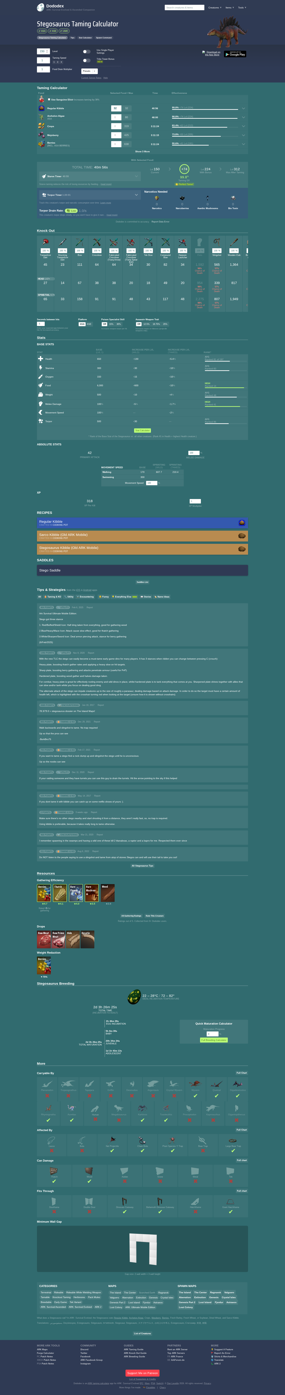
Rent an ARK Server (177, 1349)
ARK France (177, 1356)
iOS (78, 590)
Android (87, 590)
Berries (165, 1318)
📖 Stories (146, 597)
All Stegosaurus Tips (142, 866)
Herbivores (79, 1297)
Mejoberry (156, 1318)
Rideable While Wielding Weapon (83, 1292)
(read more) (106, 184)
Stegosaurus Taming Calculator (52, 38)
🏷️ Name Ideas (161, 597)
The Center (130, 1292)
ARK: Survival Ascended (53, 1307)
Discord (84, 1349)
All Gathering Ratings (131, 916)
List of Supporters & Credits (142, 1379)
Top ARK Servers (176, 1353)
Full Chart (242, 1073)
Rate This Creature (155, 916)
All (39, 597)
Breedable (46, 1302)
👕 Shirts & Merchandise (223, 1356)
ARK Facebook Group (91, 1360)
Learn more (105, 203)
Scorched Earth (147, 1292)
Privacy (207, 1383)
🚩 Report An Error (220, 1353)
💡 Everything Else (124, 597)
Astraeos (158, 1302)
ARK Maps (42, 1349)
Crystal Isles (167, 1297)
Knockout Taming (62, 1297)
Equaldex (150, 1387)
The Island (115, 1292)
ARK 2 (98, 1307)
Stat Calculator (85, 38)
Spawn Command (104, 38)
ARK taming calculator (98, 1383)
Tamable (45, 1297)
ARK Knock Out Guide (135, 1353)
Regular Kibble (121, 1318)
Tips (72, 38)
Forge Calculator (45, 1353)
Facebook (85, 1356)
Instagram (85, 1364)
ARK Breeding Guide (134, 1356)
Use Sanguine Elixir (62, 99)
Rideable (58, 1292)
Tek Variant (75, 1302)
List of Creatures (142, 1333)
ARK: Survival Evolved (80, 1307)
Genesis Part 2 (117, 1302)
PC (141, 1383)
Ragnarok (163, 1292)
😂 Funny (104, 597)
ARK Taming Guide (133, 1349)
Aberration (127, 1297)
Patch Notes (47, 1356)
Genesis (153, 1297)
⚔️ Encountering (85, 597)
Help (105, 78)
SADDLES (45, 560)
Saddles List (142, 582)
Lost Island (134, 1302)
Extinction (141, 1297)
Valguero (114, 1297)
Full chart (242, 1160)
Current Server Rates (91, 78)
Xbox (147, 1383)
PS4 (153, 1383)
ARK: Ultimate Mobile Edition (140, 1307)
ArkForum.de (177, 1360)
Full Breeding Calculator (213, 1040)
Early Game (60, 1302)
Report (90, 607)
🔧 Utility (68, 597)
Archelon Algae (136, 1318)
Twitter (83, 1353)
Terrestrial (46, 1292)
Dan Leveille (173, 1383)
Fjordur (146, 1302)
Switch (159, 1383)
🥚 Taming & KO (52, 597)
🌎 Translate (217, 1360)
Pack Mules (94, 1297)
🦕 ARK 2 (216, 1364)
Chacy (163, 1387)
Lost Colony (116, 1307)
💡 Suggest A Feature (222, 1349)
